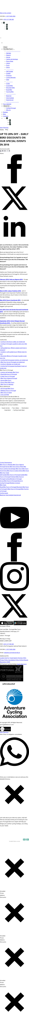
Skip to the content (5, 13)
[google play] (20, 623)
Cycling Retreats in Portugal (13, 479)
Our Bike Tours (8, 49)
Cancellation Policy (13, 660)
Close (5, 47)
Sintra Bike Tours (24, 471)
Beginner (3, 495)
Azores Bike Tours (10, 466)
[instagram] (14, 590)
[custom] (1, 151)
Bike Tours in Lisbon (13, 471)
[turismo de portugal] (11, 669)
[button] (4, 23)
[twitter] (14, 212)
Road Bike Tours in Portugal (8, 487)
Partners (20, 658)
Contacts (5, 116)
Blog (4, 114)
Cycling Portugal (5, 483)
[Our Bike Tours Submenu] (14, 49)
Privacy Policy (4, 660)
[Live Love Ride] (11, 33)
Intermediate (10, 495)
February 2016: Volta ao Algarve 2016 (11, 279)
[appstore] (6, 623)
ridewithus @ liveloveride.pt (12, 652)
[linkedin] (14, 241)
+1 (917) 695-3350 (10, 16)
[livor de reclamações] (5, 729)
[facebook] (14, 183)
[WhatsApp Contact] (14, 768)
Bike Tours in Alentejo (6, 464)
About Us (6, 106)
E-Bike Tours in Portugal (14, 489)
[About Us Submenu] (10, 106)
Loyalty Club (3, 658)
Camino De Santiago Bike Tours (13, 469)
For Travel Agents (12, 658)
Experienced (17, 495)
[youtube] (14, 531)
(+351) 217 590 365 (8, 19)
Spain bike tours (22, 664)
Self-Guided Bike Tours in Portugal (10, 475)
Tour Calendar (7, 104)
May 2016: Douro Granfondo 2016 (10, 300)
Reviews (5, 112)
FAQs (24, 658)
